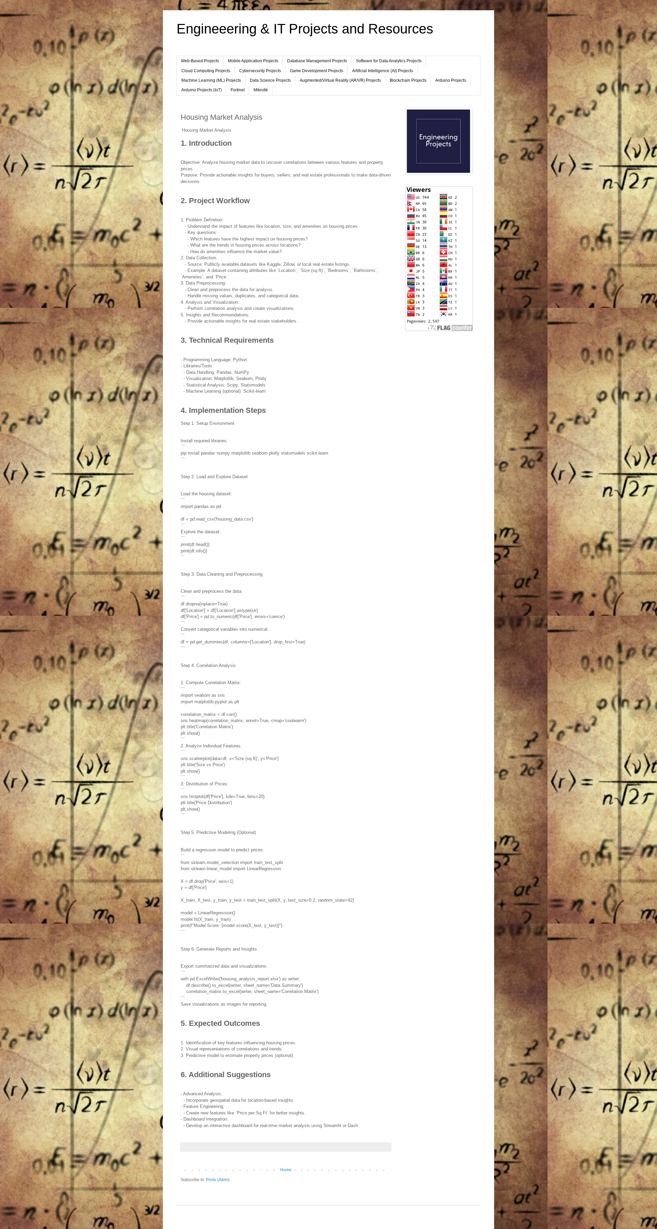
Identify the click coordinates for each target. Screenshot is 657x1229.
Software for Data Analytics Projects (389, 60)
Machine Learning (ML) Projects (211, 80)
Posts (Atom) (218, 1179)
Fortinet (238, 90)
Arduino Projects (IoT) (201, 90)
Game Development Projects (316, 70)
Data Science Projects (270, 80)
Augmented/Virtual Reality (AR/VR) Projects (340, 80)
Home (286, 1169)
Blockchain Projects (408, 80)
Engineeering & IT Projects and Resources (305, 28)
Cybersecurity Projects (260, 70)
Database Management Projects (317, 60)
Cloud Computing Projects (205, 70)
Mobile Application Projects (253, 60)
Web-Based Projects (200, 60)
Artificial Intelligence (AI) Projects (382, 70)
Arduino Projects (450, 80)
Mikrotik (261, 90)
